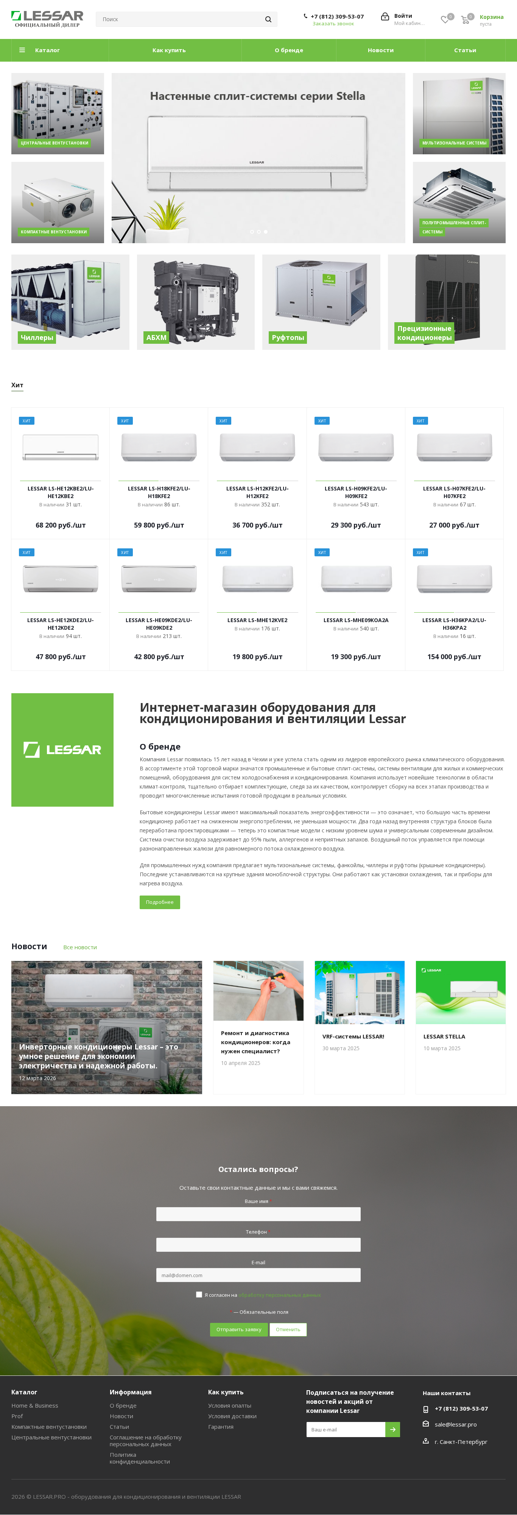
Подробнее (160, 902)
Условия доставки (232, 1416)
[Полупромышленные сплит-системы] (459, 202)
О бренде (123, 1405)
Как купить (226, 1392)
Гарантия (221, 1426)
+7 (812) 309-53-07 (337, 16)
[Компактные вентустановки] (57, 202)
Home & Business (34, 1405)
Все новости (80, 947)
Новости (121, 1416)
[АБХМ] (196, 302)
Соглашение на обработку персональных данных (146, 1440)
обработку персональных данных (279, 1294)
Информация (131, 1392)
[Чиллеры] (70, 302)
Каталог (24, 1392)
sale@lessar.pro (456, 1424)
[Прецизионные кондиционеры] (447, 302)
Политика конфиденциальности (140, 1458)
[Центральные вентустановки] (57, 113)
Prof (17, 1416)
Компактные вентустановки (49, 1426)
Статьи (119, 1426)
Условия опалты (229, 1405)
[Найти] (268, 19)
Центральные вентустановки (51, 1437)
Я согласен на (263, 1294)
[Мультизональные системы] (459, 113)
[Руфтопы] (321, 302)
